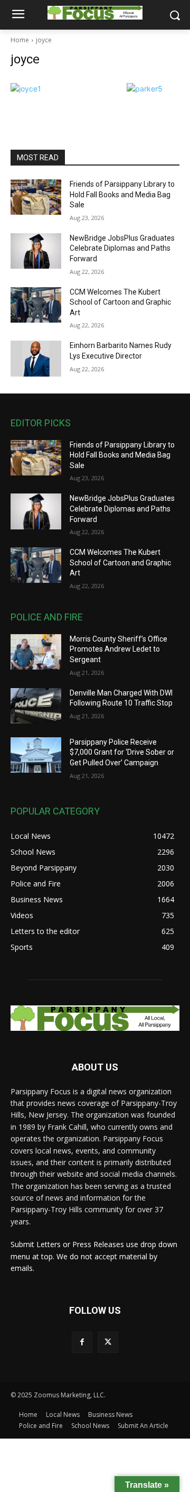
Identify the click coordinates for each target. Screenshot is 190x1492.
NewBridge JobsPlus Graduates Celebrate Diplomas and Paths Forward (122, 248)
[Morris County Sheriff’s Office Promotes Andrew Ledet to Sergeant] (36, 652)
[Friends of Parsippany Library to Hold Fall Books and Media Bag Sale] (36, 197)
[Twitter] (108, 1342)
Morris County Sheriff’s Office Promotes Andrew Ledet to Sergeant (118, 649)
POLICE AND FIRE (47, 617)
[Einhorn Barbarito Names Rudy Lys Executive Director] (36, 358)
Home (20, 39)
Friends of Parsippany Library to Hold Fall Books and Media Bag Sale (122, 194)
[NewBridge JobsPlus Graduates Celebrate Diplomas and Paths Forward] (36, 251)
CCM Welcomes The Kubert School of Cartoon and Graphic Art (120, 302)
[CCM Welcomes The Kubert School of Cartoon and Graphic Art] (36, 305)
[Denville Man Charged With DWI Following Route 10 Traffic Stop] (36, 706)
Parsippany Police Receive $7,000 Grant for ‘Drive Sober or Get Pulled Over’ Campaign (122, 752)
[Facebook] (82, 1342)
